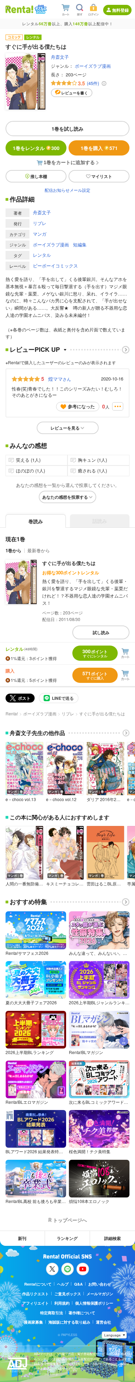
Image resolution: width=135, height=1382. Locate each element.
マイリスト (101, 176)
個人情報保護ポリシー (94, 1303)
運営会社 (103, 1322)
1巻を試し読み (67, 128)
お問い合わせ (99, 1284)
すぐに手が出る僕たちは (69, 563)
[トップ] (19, 9)
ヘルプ (63, 1284)
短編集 (80, 244)
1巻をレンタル (36, 147)
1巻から (13, 550)
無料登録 (120, 10)
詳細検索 (112, 1238)
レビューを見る (65, 428)
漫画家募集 (33, 1322)
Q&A (78, 1284)
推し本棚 (38, 176)
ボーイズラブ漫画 (93, 66)
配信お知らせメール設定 (67, 190)
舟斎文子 (60, 57)
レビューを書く (74, 92)
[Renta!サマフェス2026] (40, 9)
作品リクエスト (35, 1293)
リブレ (39, 223)
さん (59, 378)
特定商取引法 (51, 1312)
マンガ (39, 234)
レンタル (42, 255)
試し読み (101, 632)
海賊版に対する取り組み (69, 1322)
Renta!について (38, 1284)
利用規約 (62, 1303)
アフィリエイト (35, 1303)
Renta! (12, 713)
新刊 (22, 1238)
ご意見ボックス (67, 1293)
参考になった (81, 406)
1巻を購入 (99, 147)
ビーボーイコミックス (55, 265)
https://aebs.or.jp (46, 1374)
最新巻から (38, 550)
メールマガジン (100, 1293)
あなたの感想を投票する (65, 497)
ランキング (67, 1238)
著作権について (82, 1312)
